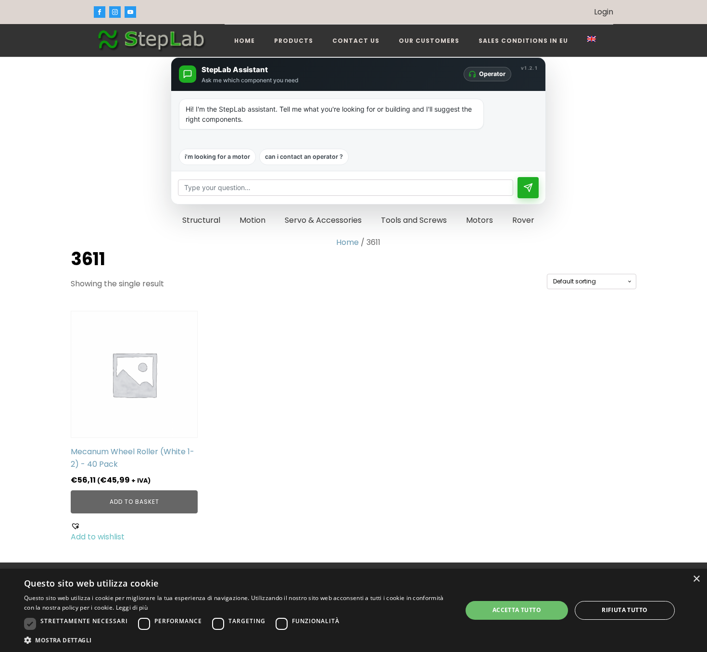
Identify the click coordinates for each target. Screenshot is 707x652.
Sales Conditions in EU (523, 41)
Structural (201, 220)
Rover (523, 220)
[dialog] (353, 610)
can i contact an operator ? (304, 156)
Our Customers (429, 41)
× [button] (696, 579)
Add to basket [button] (134, 502)
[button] (134, 532)
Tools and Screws (414, 220)
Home (244, 41)
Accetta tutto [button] (516, 610)
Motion (252, 220)
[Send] (528, 187)
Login (603, 11)
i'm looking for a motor (217, 156)
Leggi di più (132, 607)
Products (293, 41)
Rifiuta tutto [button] (624, 610)
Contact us (355, 41)
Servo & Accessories (323, 220)
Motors (479, 220)
